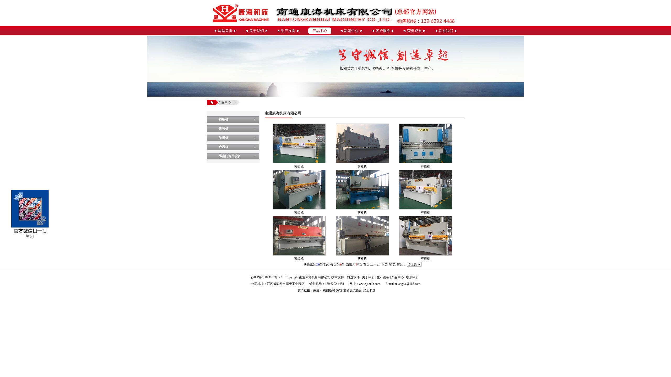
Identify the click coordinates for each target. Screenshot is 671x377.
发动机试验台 (352, 290)
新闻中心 (351, 31)
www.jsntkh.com (369, 284)
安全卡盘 (369, 290)
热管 (339, 290)
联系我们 (446, 31)
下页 (384, 264)
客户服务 (383, 31)
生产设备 (288, 31)
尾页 (392, 264)
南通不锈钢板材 (324, 290)
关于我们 (256, 31)
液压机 (223, 147)
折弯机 (223, 128)
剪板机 (223, 119)
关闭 (29, 236)
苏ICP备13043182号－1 (267, 277)
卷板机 (223, 138)
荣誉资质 (414, 31)
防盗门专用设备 (230, 156)
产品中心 (319, 31)
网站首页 (225, 31)
